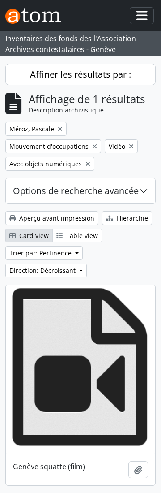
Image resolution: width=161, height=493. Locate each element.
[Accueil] (36, 15)
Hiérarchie (131, 218)
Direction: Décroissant (43, 270)
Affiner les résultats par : (80, 74)
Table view (81, 235)
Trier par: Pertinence (41, 253)
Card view (33, 235)
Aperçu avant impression (55, 218)
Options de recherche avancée (76, 191)
